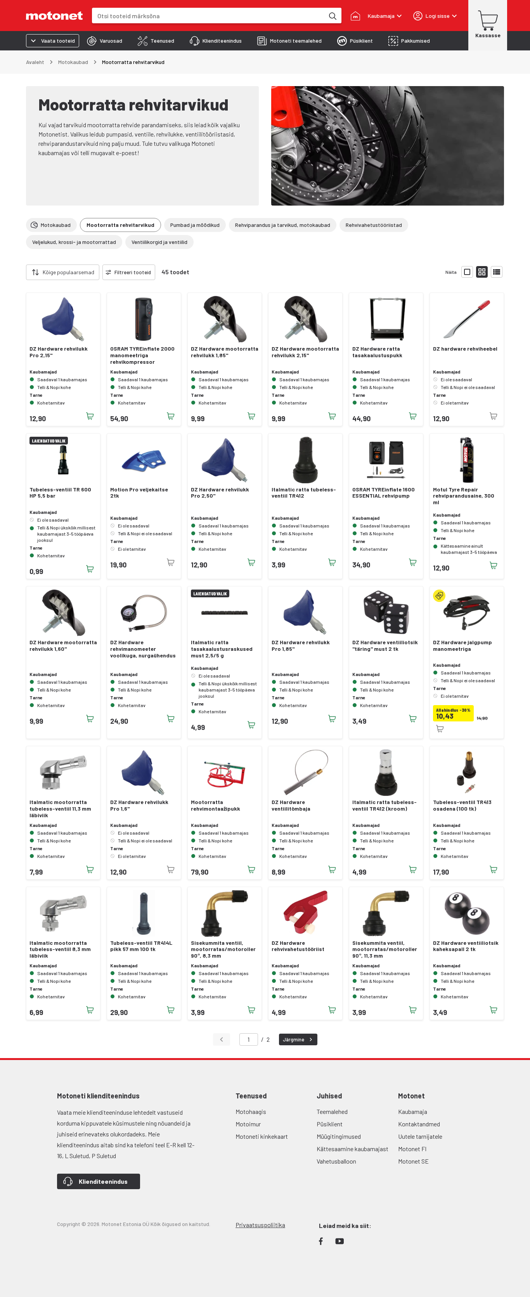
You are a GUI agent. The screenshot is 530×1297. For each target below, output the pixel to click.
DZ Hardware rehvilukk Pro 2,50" (220, 492)
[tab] (104, 40)
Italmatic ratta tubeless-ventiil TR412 (304, 492)
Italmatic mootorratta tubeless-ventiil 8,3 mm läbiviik (60, 949)
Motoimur (248, 1124)
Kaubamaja (412, 1111)
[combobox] (208, 15)
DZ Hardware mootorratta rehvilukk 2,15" (305, 352)
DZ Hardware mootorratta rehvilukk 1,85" (224, 352)
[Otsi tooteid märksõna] (332, 15)
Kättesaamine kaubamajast (352, 1148)
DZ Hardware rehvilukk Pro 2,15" (58, 352)
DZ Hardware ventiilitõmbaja (291, 805)
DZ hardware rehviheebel (465, 349)
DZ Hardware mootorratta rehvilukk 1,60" (63, 645)
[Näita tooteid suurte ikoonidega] (467, 272)
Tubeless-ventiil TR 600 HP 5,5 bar (60, 492)
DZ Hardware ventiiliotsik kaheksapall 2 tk (466, 946)
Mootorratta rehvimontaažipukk (215, 805)
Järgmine (293, 1039)
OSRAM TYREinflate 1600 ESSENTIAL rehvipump (383, 492)
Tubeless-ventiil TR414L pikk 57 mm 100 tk (141, 946)
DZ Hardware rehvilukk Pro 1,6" (139, 805)
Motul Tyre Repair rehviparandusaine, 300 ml (463, 496)
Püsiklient (330, 1124)
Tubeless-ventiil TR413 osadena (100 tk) (462, 805)
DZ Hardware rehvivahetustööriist (298, 946)
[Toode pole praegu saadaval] (494, 416)
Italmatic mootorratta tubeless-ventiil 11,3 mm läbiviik (60, 808)
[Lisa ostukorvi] (90, 416)
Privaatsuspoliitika (260, 1224)
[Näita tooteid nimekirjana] (496, 272)
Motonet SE (413, 1161)
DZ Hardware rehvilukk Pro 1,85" (301, 645)
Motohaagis (251, 1111)
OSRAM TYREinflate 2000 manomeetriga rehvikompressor (142, 355)
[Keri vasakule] (21, 272)
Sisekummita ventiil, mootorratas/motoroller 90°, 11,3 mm (384, 949)
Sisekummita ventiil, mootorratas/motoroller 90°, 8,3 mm (223, 949)
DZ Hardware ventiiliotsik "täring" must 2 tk (385, 645)
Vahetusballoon (336, 1161)
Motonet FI (412, 1148)
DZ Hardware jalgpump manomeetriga (462, 645)
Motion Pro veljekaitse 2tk (139, 492)
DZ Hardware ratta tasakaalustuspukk (377, 352)
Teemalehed (332, 1111)
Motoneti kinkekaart (262, 1136)
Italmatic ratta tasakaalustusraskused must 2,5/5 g (222, 649)
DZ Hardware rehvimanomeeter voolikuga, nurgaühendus (143, 649)
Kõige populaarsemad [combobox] (68, 272)
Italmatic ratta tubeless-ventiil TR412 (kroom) (384, 805)
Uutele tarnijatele (420, 1136)
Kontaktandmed (419, 1124)
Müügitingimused (339, 1136)
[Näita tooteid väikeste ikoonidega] (482, 272)
